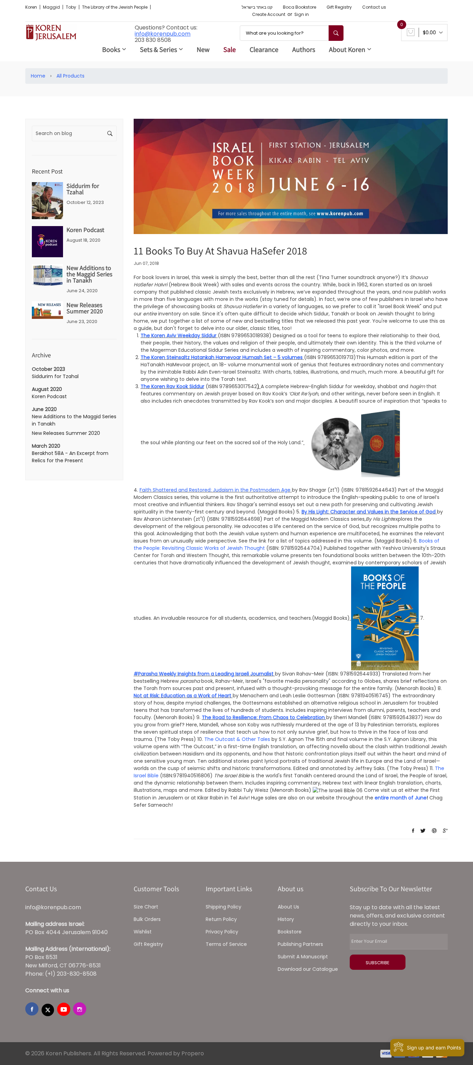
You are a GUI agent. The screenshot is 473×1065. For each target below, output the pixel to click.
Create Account (268, 14)
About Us (288, 906)
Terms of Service (226, 944)
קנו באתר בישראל (257, 7)
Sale (229, 49)
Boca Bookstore (299, 7)
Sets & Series (158, 49)
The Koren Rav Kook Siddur (172, 386)
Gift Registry (339, 7)
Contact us (374, 7)
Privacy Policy (222, 931)
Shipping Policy (223, 906)
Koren (31, 7)
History (286, 919)
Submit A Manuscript (303, 956)
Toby (71, 7)
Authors (303, 49)
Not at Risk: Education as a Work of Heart (182, 695)
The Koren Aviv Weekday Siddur (178, 335)
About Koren (347, 49)
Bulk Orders (147, 919)
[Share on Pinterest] (434, 831)
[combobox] (291, 33)
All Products (70, 75)
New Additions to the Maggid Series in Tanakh (89, 274)
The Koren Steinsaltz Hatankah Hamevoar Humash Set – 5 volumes (222, 357)
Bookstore (290, 931)
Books (111, 49)
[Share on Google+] (445, 831)
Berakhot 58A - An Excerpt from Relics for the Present (70, 457)
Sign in (301, 14)
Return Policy (221, 919)
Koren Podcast (85, 230)
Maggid (52, 7)
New (203, 49)
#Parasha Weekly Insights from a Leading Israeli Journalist (204, 673)
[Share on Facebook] (413, 831)
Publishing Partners (300, 944)
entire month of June (401, 797)
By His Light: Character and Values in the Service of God (369, 511)
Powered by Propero (176, 1053)
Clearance (264, 49)
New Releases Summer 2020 (84, 308)
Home (38, 75)
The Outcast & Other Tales (237, 739)
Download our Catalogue (308, 969)
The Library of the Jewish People (115, 7)
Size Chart (146, 906)
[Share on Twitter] (423, 831)
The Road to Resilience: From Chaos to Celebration (263, 717)
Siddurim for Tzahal (82, 189)
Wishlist (143, 931)
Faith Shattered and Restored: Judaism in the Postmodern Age (215, 489)
